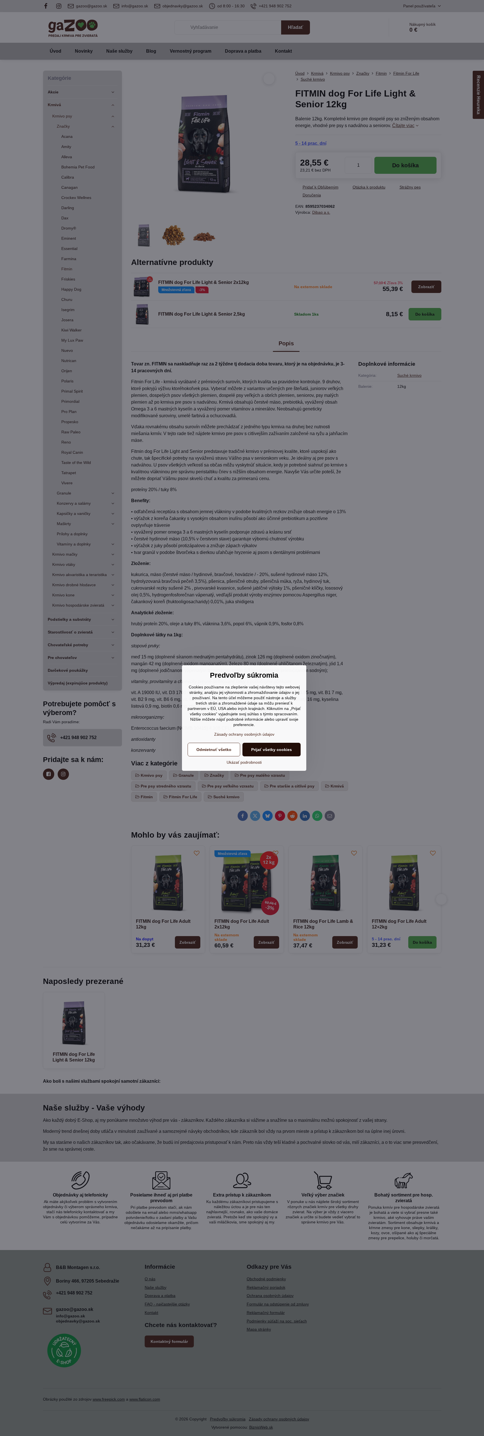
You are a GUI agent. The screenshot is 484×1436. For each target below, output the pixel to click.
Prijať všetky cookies (271, 749)
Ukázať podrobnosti (244, 762)
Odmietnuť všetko (213, 749)
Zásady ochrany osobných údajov (244, 734)
